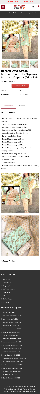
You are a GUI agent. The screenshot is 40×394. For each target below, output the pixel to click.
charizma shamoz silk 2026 (12, 339)
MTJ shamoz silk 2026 (10, 375)
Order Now (20, 86)
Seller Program (8, 299)
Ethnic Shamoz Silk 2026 (11, 378)
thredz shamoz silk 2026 (11, 326)
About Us (6, 279)
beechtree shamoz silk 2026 (12, 345)
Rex (20, 91)
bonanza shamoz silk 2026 (12, 342)
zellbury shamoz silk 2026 (12, 322)
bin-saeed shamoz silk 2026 (12, 368)
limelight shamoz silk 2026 (12, 349)
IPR (4, 296)
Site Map (6, 302)
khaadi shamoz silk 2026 (11, 355)
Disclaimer (6, 292)
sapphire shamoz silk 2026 (12, 316)
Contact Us (7, 283)
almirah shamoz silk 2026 (11, 332)
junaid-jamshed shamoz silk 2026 (14, 358)
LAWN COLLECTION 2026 (20, 1)
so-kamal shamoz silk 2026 (12, 365)
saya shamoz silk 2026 (10, 319)
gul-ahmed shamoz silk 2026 (13, 362)
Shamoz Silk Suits (9, 313)
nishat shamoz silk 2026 (11, 335)
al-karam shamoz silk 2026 (12, 371)
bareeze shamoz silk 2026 (12, 329)
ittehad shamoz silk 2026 (11, 352)
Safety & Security (9, 289)
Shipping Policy (8, 286)
